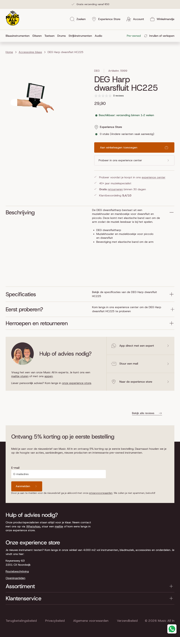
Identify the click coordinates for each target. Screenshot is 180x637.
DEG (97, 71)
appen (48, 376)
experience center (153, 177)
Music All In (166, 621)
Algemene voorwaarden (90, 621)
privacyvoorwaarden (100, 493)
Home (9, 52)
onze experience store (76, 383)
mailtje (59, 526)
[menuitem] (18, 36)
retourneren (115, 189)
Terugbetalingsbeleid (21, 621)
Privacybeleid (55, 621)
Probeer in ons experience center (120, 160)
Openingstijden (15, 578)
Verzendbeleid (127, 621)
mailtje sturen (19, 376)
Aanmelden (23, 486)
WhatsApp (33, 526)
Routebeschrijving (17, 571)
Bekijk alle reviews (143, 413)
